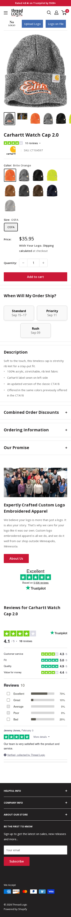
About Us (16, 558)
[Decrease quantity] (23, 263)
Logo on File (56, 24)
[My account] (56, 13)
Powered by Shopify (15, 909)
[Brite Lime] (52, 175)
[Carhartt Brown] (10, 190)
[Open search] (49, 13)
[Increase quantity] (43, 263)
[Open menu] (6, 12)
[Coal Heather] (24, 190)
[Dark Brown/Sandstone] (38, 190)
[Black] (38, 175)
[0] (64, 12)
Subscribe (16, 861)
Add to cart (35, 277)
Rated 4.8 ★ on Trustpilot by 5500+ (35, 3)
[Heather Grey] (10, 205)
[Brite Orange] (10, 175)
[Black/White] (24, 175)
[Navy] (52, 190)
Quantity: (10, 263)
